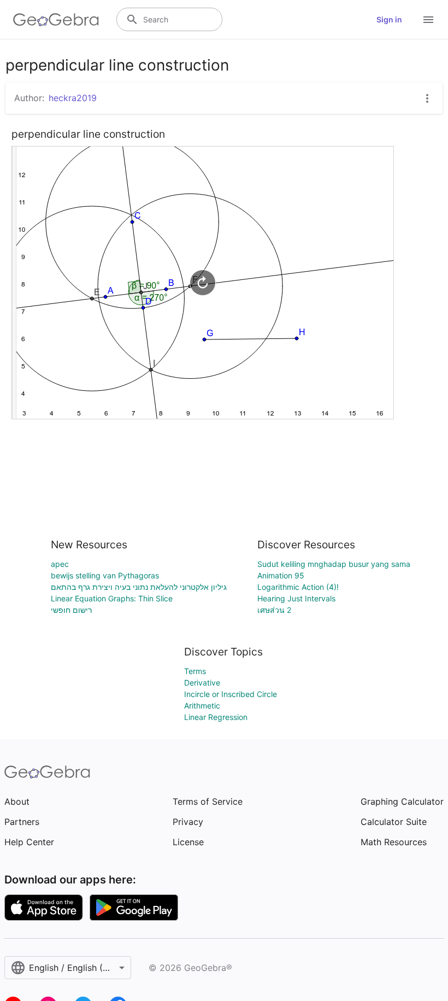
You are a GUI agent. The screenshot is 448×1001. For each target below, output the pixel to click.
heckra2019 (73, 97)
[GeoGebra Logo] (56, 19)
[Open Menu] (428, 19)
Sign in (389, 19)
